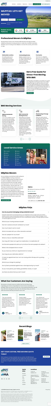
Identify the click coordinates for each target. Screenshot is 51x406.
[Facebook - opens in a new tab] (2, 379)
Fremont (17, 153)
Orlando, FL (33, 378)
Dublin (17, 161)
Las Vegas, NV (44, 375)
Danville (6, 157)
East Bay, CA (43, 371)
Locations (19, 4)
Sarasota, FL (43, 379)
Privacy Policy (48, 389)
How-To (25, 330)
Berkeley (6, 159)
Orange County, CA (45, 376)
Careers (23, 384)
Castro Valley (18, 157)
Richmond (7, 155)
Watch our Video (6, 200)
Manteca (18, 151)
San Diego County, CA (35, 379)
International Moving (43, 331)
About (23, 380)
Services (13, 4)
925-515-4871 (32, 191)
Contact (24, 382)
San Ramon (7, 165)
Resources (25, 4)
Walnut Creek (18, 165)
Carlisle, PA (33, 371)
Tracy (6, 163)
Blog (23, 377)
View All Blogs (25, 343)
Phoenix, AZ (43, 378)
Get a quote (30, 93)
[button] (21, 139)
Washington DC (34, 382)
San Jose (6, 161)
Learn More (9, 339)
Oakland (17, 155)
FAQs (23, 378)
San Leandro (7, 151)
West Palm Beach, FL (45, 382)
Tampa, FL (32, 381)
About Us (30, 4)
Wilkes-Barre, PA (34, 383)
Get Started (19, 19)
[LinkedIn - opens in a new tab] (6, 379)
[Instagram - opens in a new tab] (4, 379)
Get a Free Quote (46, 4)
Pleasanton (18, 163)
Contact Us (48, 1)
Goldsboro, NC (33, 372)
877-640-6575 (38, 4)
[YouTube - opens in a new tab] (9, 379)
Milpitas (17, 159)
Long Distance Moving (9, 331)
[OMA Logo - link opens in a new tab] (4, 374)
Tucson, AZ (43, 381)
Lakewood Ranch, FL (34, 375)
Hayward (6, 153)
